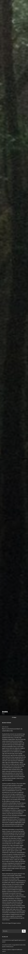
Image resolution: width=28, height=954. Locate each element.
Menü (14, 717)
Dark (5, 712)
